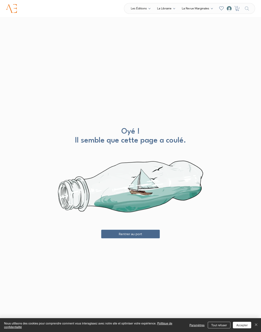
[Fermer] (256, 325)
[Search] (247, 8)
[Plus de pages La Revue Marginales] (212, 9)
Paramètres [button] (197, 325)
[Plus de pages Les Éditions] (149, 9)
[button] (237, 8)
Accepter (242, 325)
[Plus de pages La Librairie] (174, 9)
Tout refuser (219, 325)
